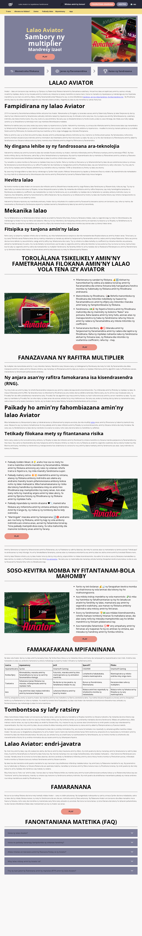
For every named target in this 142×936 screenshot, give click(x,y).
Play (45, 57)
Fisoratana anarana (102, 4)
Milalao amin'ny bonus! (75, 4)
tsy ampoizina (52, 559)
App (71, 11)
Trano (8, 11)
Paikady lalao (47, 11)
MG (134, 4)
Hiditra (122, 4)
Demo (36, 11)
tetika (93, 422)
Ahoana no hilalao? (22, 11)
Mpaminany (60, 11)
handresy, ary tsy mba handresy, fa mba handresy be (103, 97)
